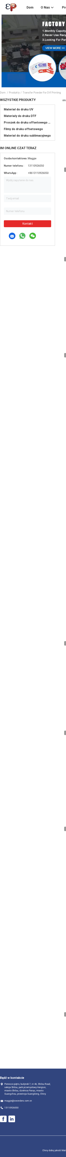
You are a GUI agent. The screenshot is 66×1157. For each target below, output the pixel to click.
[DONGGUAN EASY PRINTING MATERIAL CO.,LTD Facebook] (3, 1119)
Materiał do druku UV (18, 109)
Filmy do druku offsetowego (23, 129)
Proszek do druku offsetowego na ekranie (27, 122)
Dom (3, 92)
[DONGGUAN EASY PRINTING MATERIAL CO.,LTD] (10, 6)
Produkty (14, 92)
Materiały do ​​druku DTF (20, 116)
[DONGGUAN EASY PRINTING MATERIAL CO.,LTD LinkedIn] (11, 1119)
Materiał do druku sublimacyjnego (27, 135)
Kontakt (27, 223)
